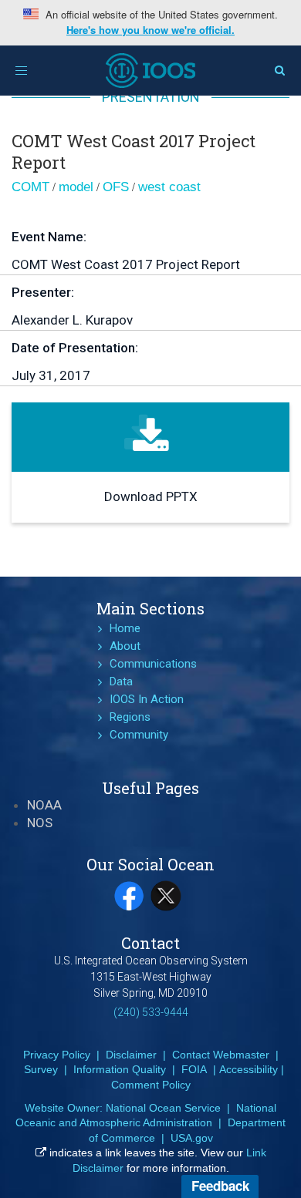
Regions (130, 717)
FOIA (194, 1069)
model (76, 187)
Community (139, 735)
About (125, 646)
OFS (116, 187)
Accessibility (248, 1069)
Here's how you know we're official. (150, 30)
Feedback (220, 1185)
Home (125, 628)
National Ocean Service (163, 1108)
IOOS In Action (147, 699)
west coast (169, 187)
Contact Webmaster (220, 1054)
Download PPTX (151, 496)
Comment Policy (151, 1085)
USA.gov (192, 1138)
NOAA (44, 805)
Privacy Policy (56, 1054)
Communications (153, 664)
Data (121, 681)
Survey (41, 1069)
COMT (30, 187)
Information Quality (119, 1069)
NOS (39, 822)
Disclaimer (131, 1054)
